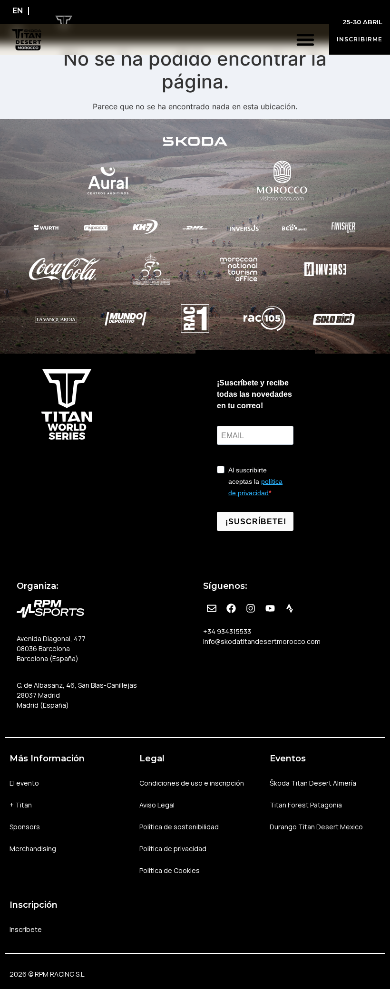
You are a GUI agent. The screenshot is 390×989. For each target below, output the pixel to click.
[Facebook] (231, 608)
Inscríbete (26, 929)
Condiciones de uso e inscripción (191, 782)
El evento (24, 782)
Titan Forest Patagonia (306, 804)
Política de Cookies (169, 870)
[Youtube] (270, 608)
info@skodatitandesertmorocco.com (262, 641)
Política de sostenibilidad (179, 826)
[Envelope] (211, 608)
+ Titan (21, 804)
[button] (305, 39)
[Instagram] (250, 608)
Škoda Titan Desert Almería (313, 782)
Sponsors (25, 826)
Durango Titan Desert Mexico (316, 826)
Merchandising (33, 848)
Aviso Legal (157, 804)
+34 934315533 (227, 631)
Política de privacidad (172, 848)
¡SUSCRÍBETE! (255, 522)
